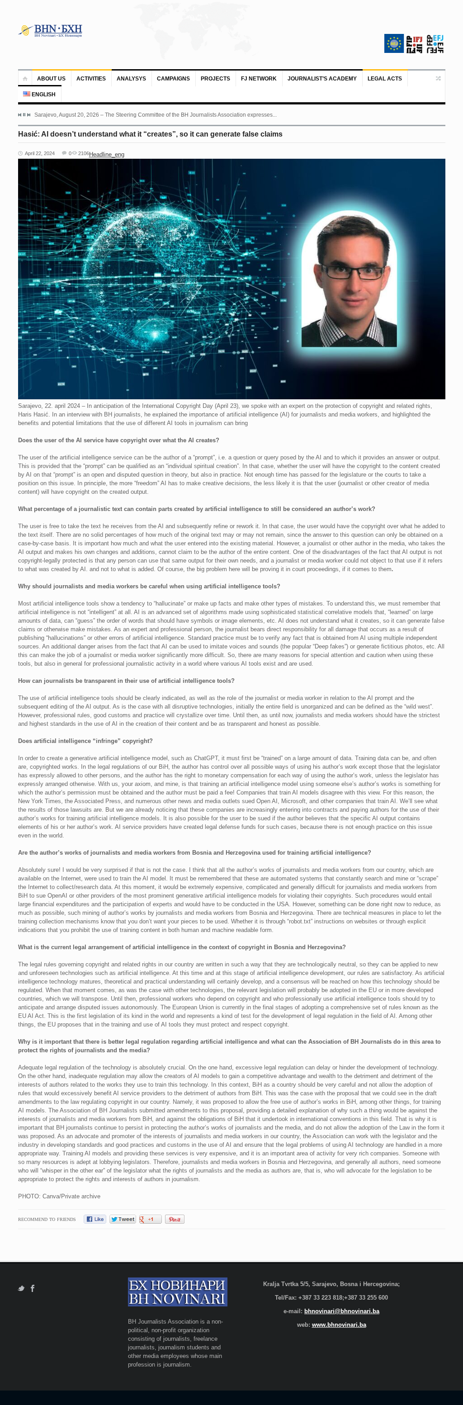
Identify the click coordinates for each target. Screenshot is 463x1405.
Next (28, 115)
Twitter (21, 1288)
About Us (51, 79)
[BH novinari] (51, 31)
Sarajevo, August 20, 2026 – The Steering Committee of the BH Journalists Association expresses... (155, 115)
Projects (215, 79)
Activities (91, 79)
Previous (20, 115)
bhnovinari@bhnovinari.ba (341, 1311)
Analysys (131, 79)
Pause (24, 114)
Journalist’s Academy (322, 79)
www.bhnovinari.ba (339, 1324)
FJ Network (259, 79)
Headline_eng (106, 154)
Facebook (33, 1288)
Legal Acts (385, 79)
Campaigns (173, 79)
